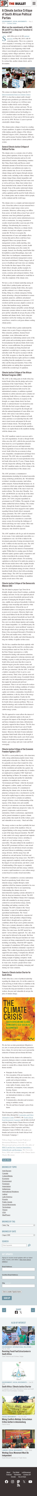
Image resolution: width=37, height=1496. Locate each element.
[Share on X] (20, 1313)
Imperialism (6, 1186)
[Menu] (34, 3)
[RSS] (18, 1485)
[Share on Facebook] (16, 1313)
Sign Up (7, 1298)
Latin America (7, 1197)
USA (4, 1212)
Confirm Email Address (10, 1275)
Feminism (5, 1184)
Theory (4, 1210)
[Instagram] (12, 1482)
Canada (5, 1173)
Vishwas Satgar (11, 23)
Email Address (7, 1266)
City (6, 1283)
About (8, 1472)
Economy (5, 1179)
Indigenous (6, 1189)
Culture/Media (7, 1176)
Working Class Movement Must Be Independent (15, 1454)
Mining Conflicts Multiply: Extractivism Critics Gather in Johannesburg (17, 1421)
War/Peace (6, 1215)
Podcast (9, 1474)
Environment (7, 21)
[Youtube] (30, 1482)
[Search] (29, 1245)
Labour (4, 1194)
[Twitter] (24, 1482)
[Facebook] (6, 1482)
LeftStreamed (26, 1472)
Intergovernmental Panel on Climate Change (16, 94)
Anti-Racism (6, 1171)
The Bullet (16, 1472)
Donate (13, 1476)
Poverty (5, 1199)
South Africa (7, 1160)
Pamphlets (17, 1474)
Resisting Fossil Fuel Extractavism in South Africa (16, 1353)
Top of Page (22, 1476)
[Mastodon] (18, 1482)
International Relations (10, 1192)
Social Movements (20, 21)
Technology (6, 1207)
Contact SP (27, 1474)
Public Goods (7, 1202)
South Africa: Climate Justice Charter (16, 1386)
